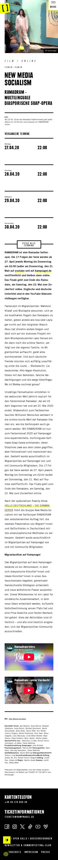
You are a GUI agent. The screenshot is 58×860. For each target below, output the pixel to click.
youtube (20, 271)
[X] (22, 826)
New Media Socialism (17, 719)
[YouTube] (38, 826)
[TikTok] (30, 826)
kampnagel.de (43, 271)
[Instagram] (14, 826)
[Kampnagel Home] (5, 7)
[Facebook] (7, 826)
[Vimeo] (45, 826)
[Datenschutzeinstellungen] (5, 854)
